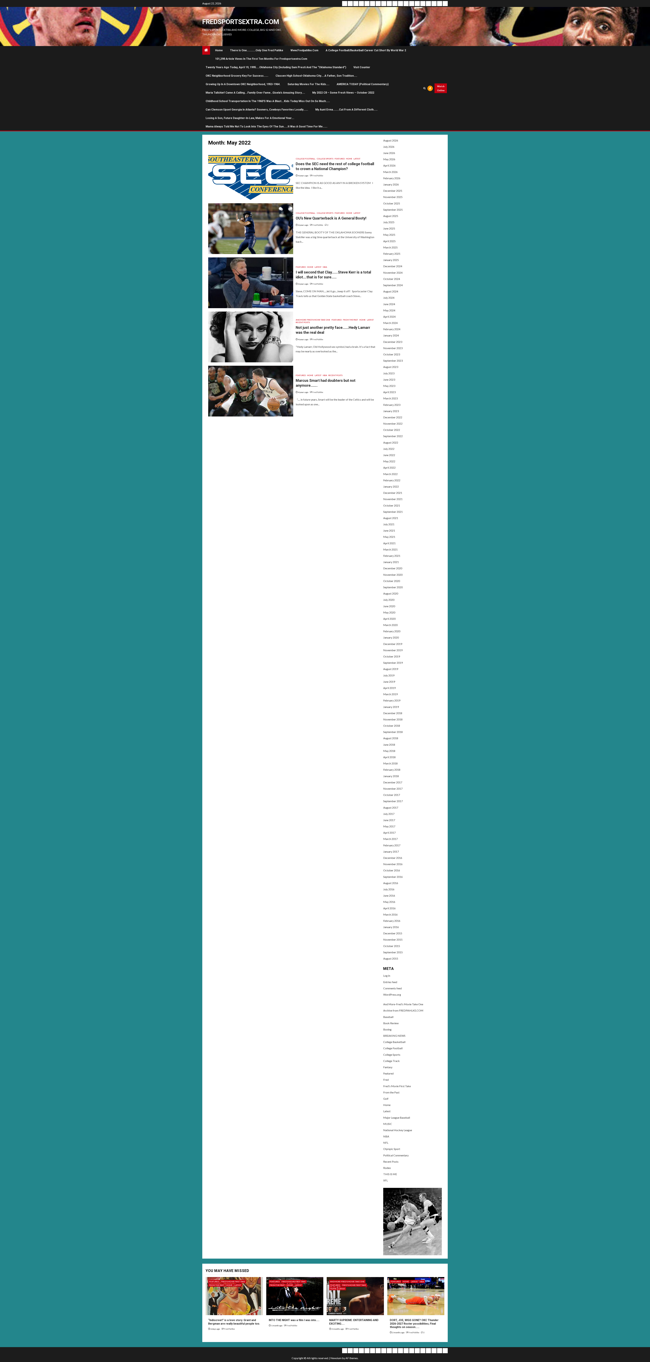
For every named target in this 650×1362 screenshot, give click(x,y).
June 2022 (389, 455)
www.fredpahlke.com (304, 50)
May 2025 (389, 234)
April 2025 (389, 241)
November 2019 (393, 650)
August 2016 (390, 883)
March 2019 (390, 694)
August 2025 (390, 215)
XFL (385, 1180)
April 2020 (389, 618)
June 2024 (389, 304)
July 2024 (388, 297)
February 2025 (391, 253)
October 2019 (391, 656)
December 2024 (392, 266)
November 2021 (393, 499)
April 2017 (389, 832)
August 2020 (390, 593)
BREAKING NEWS (394, 1035)
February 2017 (391, 845)
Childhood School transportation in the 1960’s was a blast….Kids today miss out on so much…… (268, 101)
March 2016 (390, 914)
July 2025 (388, 222)
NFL (385, 1142)
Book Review (391, 1023)
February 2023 (391, 404)
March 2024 (390, 322)
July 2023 (388, 373)
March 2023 (390, 398)
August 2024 (390, 291)
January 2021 (391, 562)
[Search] (424, 88)
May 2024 (389, 310)
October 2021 (391, 505)
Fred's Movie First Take (397, 1086)
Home (219, 50)
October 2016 (391, 870)
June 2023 (389, 379)
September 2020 (393, 587)
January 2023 (391, 411)
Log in (386, 975)
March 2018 (390, 763)
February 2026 (391, 178)
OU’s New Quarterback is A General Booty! (331, 218)
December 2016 (392, 857)
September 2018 (393, 731)
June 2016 (389, 895)
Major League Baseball (396, 1117)
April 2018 (389, 757)
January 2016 (391, 927)
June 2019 (389, 681)
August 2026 (390, 140)
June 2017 (389, 820)
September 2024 (393, 285)
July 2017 (388, 813)
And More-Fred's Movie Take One (313, 319)
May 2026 (389, 159)
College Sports (325, 158)
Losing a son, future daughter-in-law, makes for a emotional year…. (250, 118)
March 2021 (390, 549)
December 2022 (392, 417)
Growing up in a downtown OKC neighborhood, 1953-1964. (243, 84)
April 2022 (389, 467)
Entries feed (390, 982)
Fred (386, 1079)
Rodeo (387, 1167)
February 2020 (391, 631)
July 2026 (388, 146)
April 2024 (389, 316)
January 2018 (391, 776)
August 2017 (390, 807)
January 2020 (391, 637)
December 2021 (392, 492)
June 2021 (389, 530)
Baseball (388, 1016)
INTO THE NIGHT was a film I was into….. (294, 1320)
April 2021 (389, 543)
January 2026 (391, 184)
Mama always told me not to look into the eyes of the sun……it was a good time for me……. (266, 126)
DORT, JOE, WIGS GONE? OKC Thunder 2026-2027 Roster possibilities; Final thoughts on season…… (414, 1324)
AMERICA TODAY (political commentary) (363, 84)
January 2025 (391, 259)
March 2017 (390, 838)
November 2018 (393, 719)
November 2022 (393, 423)
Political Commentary (396, 1155)
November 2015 (393, 939)
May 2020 (389, 612)
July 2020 (388, 599)
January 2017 (391, 851)
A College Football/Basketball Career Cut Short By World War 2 (366, 50)
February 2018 (391, 769)
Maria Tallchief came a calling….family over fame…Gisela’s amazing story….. (255, 92)
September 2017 (393, 801)
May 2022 (389, 461)
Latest (357, 158)
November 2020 (393, 574)
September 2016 (393, 876)
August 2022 (390, 442)
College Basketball (394, 1042)
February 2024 (391, 329)
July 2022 (388, 448)
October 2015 (391, 946)
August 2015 (390, 958)
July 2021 (388, 524)
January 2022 (391, 486)
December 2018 (392, 713)
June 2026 (389, 153)
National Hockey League (397, 1130)
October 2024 (391, 278)
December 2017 (392, 782)
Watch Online (441, 88)
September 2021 (393, 511)
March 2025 (390, 247)
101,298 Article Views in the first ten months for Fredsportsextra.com (261, 58)
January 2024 (391, 335)
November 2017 (393, 788)
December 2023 (392, 341)
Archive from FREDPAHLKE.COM (403, 1010)
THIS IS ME (390, 1174)
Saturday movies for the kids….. (308, 84)
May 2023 (389, 385)
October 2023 (391, 354)
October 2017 (391, 794)
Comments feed (392, 988)
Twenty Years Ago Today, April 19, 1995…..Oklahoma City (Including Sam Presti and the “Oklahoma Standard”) (276, 67)
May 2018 (389, 750)
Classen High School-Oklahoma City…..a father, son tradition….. (316, 75)
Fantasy (387, 1067)
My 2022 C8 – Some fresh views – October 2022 (343, 92)
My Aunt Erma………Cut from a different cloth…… (346, 109)
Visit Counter (361, 67)
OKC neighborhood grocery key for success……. (237, 75)
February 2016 (391, 920)
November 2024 (393, 272)
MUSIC (387, 1123)
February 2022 (391, 480)
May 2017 (389, 826)
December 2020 (392, 568)
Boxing (387, 1029)
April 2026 (389, 165)
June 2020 (389, 606)
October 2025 (391, 203)
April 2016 (389, 908)
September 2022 (393, 436)
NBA (325, 267)
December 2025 (392, 190)
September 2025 (393, 209)
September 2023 (393, 360)
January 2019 (391, 706)
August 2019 (390, 669)
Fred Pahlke (317, 175)
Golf (385, 1098)
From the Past (350, 319)
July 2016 (388, 889)
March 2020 (390, 625)
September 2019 (393, 662)
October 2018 (391, 725)
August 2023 (390, 366)
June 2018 (389, 744)
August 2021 (390, 518)
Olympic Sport (391, 1148)
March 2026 (390, 171)
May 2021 (389, 536)
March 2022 (390, 474)
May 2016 (389, 901)
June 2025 (389, 228)
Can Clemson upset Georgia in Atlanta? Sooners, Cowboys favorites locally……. (257, 109)
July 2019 (388, 675)
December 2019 (392, 643)
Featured (340, 158)
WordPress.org (392, 994)
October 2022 (391, 429)
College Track (391, 1060)
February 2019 (391, 700)
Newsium (335, 1358)
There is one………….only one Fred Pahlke (256, 50)
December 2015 (392, 933)
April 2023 (389, 392)
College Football (305, 158)
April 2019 (389, 687)
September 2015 (393, 952)
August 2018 (390, 738)
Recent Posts (303, 322)
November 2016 (393, 864)
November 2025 (393, 197)
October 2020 (391, 581)
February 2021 (391, 555)
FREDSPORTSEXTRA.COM (240, 22)
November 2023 (393, 348)
